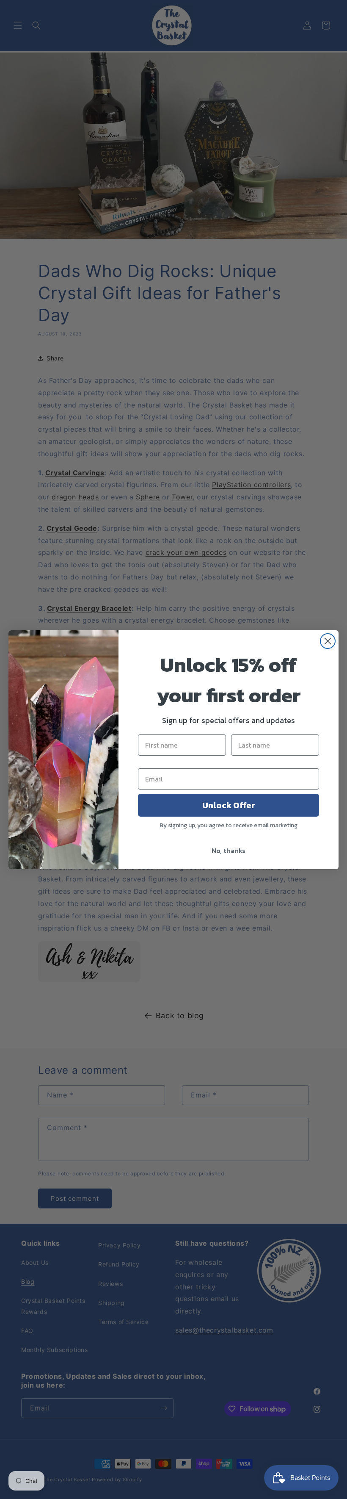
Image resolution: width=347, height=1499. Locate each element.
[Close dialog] (327, 641)
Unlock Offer (228, 805)
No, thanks (228, 850)
